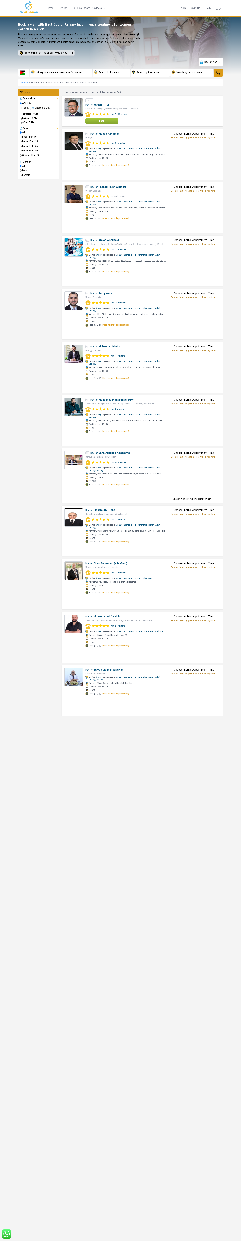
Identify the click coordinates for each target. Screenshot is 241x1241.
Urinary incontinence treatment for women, (135, 148)
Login (183, 8)
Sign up (195, 8)
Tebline (63, 8)
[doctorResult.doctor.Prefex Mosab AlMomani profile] (73, 141)
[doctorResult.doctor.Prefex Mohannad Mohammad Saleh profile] (73, 407)
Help (208, 8)
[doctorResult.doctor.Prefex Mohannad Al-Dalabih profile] (73, 624)
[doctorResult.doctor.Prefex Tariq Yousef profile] (73, 300)
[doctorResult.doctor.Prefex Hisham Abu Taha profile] (73, 517)
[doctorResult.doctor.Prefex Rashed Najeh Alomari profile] (73, 194)
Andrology (159, 631)
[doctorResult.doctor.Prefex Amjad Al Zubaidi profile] (73, 247)
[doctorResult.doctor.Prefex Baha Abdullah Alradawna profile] (73, 460)
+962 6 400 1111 (64, 53)
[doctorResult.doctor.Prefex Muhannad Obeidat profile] (73, 354)
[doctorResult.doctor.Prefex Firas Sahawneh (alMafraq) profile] (73, 570)
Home (50, 8)
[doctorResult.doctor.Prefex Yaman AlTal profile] (73, 107)
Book (101, 121)
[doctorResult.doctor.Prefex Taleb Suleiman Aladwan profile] (73, 677)
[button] (89, 8)
